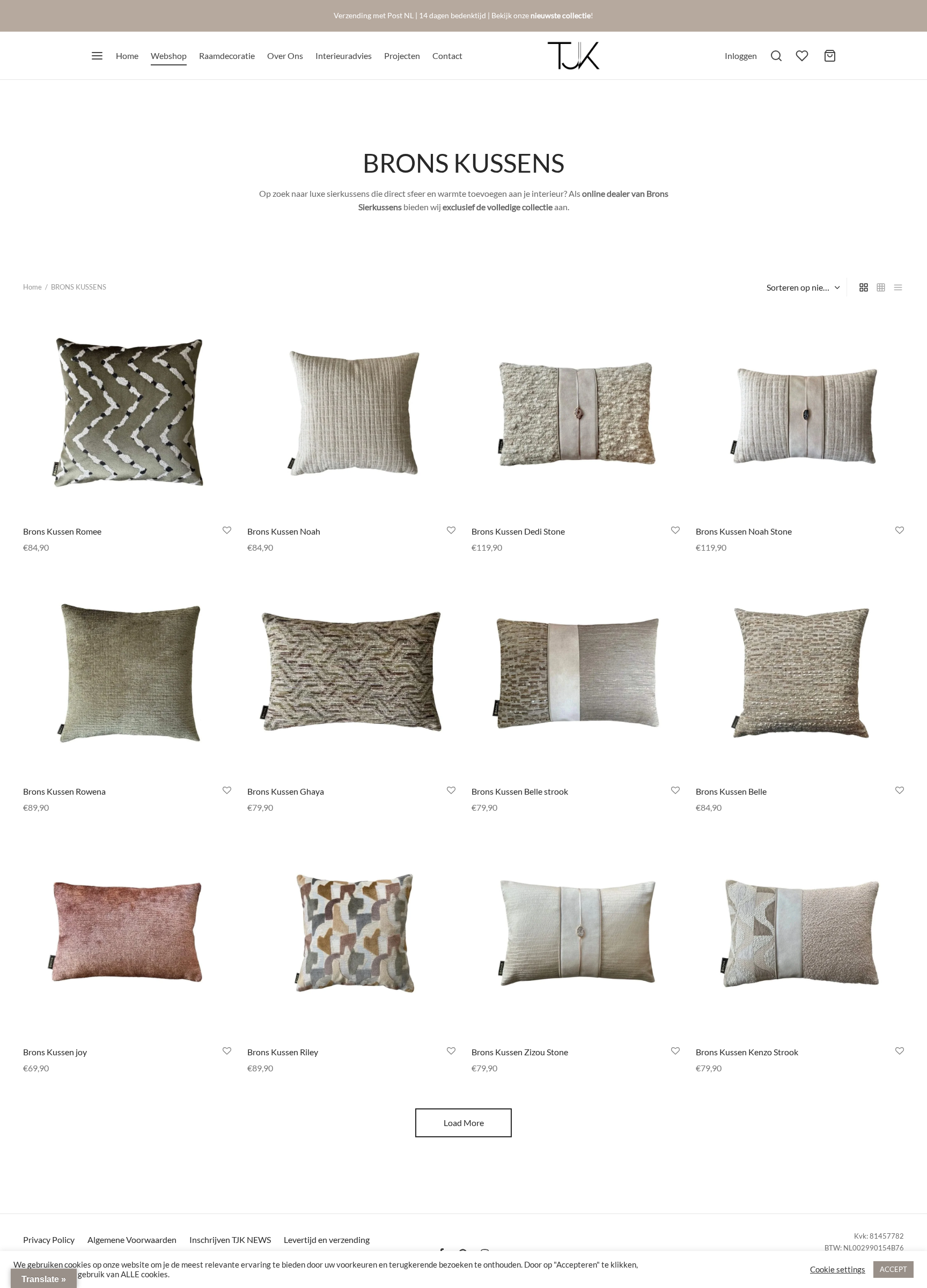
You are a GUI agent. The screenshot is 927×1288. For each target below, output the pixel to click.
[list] (898, 287)
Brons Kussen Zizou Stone (520, 1052)
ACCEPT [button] (893, 1269)
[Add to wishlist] (227, 530)
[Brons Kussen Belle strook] (576, 673)
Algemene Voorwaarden (131, 1239)
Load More (464, 1122)
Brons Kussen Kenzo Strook (747, 1052)
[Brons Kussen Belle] (800, 673)
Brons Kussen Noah (283, 530)
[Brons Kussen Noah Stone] (800, 413)
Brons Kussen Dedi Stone (518, 530)
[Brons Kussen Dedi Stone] (576, 413)
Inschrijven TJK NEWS (230, 1239)
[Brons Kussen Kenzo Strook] (800, 934)
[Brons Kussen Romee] (127, 413)
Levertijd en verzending (327, 1239)
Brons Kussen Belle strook (520, 791)
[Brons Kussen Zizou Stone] (576, 934)
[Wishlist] (803, 55)
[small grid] (881, 287)
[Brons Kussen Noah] (351, 413)
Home (127, 55)
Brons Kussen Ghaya (285, 791)
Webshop (169, 55)
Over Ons (285, 55)
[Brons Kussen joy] (127, 934)
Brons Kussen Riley (282, 1052)
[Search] (776, 55)
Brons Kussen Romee (62, 530)
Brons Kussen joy (55, 1052)
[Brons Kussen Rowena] (127, 673)
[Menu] (97, 55)
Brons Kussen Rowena (64, 791)
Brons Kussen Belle (731, 791)
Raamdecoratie (227, 55)
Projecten (402, 55)
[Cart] (829, 55)
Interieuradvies (343, 55)
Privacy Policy (49, 1239)
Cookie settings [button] (837, 1269)
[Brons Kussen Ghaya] (351, 673)
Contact (447, 55)
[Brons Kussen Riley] (351, 934)
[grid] (864, 287)
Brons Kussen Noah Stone (744, 530)
